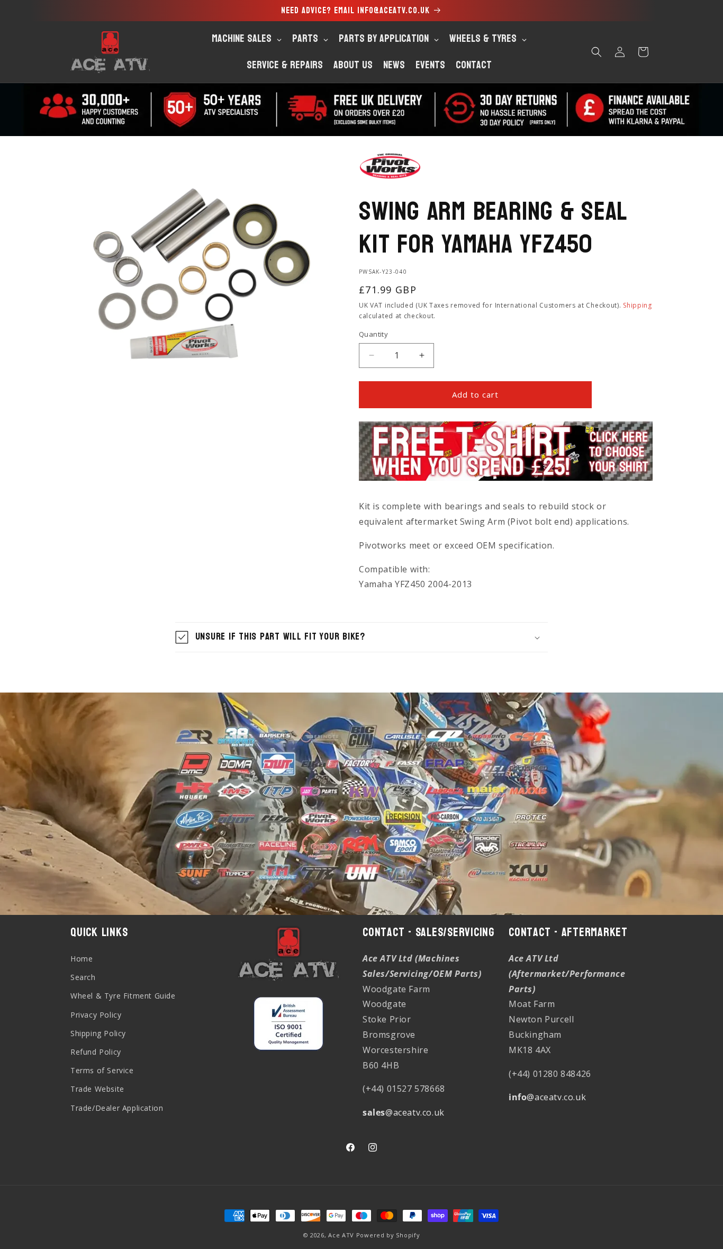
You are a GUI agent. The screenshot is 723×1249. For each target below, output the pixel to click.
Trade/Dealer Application (116, 1108)
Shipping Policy (98, 1033)
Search (83, 977)
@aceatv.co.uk (404, 1112)
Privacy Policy (95, 1015)
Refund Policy (95, 1052)
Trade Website (97, 1089)
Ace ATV (341, 1235)
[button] (596, 52)
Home (81, 959)
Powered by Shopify (388, 1235)
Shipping (637, 305)
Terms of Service (102, 1070)
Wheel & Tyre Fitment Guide (123, 996)
